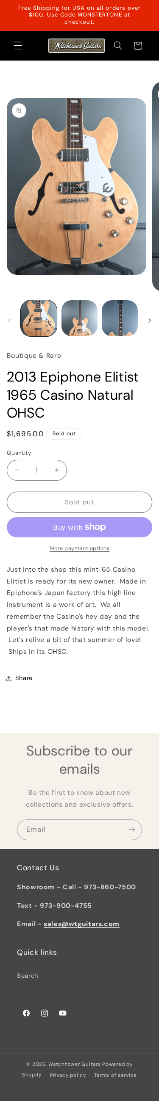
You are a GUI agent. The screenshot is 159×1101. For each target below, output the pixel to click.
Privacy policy (68, 1075)
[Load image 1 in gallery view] (39, 318)
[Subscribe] (132, 829)
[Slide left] (9, 320)
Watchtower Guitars (74, 1064)
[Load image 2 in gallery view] (79, 318)
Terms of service (115, 1075)
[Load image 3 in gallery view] (120, 318)
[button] (18, 45)
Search (27, 975)
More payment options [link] (80, 548)
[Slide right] (149, 320)
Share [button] (24, 678)
